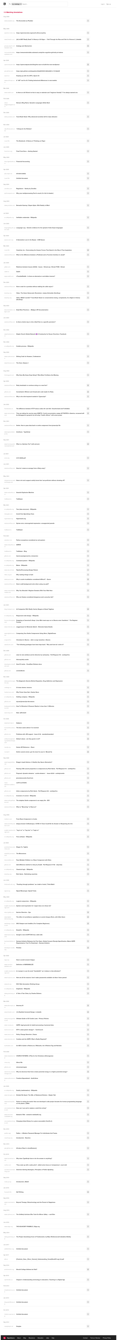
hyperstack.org (8, 518)
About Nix (19, 1062)
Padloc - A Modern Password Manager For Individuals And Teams (36, 1133)
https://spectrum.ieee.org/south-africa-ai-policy (31, 33)
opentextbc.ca (8, 1280)
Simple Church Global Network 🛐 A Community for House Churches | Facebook (41, 334)
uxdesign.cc (8, 687)
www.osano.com (9, 1034)
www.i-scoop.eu (9, 1025)
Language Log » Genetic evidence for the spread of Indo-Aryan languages (39, 228)
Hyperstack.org (21, 518)
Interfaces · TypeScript (23, 432)
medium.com (8, 819)
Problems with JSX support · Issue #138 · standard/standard (35, 734)
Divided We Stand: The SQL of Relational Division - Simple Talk (36, 1095)
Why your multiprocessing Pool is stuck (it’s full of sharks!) (34, 193)
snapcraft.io (8, 640)
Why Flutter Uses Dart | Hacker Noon (27, 692)
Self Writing (19, 1192)
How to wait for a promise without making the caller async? (34, 286)
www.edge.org (8, 1226)
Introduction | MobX (22, 1182)
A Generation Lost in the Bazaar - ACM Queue (30, 240)
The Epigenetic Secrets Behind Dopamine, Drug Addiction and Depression (39, 681)
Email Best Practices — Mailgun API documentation (32, 310)
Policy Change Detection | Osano (26, 1034)
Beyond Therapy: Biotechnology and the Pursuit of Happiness (35, 1202)
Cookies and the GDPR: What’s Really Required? (31, 1039)
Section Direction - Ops (23, 912)
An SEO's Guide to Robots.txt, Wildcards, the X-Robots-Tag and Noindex (39, 1045)
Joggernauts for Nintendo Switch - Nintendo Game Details (34, 627)
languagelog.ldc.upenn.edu (9, 228)
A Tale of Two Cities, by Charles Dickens (28, 993)
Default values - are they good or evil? (28, 739)
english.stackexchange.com (9, 831)
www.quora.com (9, 579)
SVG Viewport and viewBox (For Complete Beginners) (33, 923)
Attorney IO (19, 1005)
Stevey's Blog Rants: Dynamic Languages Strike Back (33, 103)
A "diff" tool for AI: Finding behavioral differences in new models (36, 80)
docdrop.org (8, 293)
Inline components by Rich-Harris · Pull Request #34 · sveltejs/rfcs (36, 791)
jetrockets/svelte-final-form (24, 778)
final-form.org (8, 151)
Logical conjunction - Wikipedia (26, 901)
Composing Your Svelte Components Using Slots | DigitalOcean (36, 633)
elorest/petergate (21, 1067)
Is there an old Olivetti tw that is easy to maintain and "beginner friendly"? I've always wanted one (47, 92)
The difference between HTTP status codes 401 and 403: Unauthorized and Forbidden (43, 408)
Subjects (19, 723)
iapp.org (7, 960)
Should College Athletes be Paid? (26, 1269)
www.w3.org (8, 984)
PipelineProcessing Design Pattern (27, 570)
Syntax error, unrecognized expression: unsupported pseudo (35, 523)
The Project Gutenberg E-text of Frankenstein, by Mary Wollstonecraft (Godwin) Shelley (43, 1237)
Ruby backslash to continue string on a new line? (31, 385)
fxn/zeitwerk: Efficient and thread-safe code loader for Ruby (34, 392)
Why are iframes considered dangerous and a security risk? (34, 597)
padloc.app (7, 1133)
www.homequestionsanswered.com (9, 445)
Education (40, 1338)
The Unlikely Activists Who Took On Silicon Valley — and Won (35, 1214)
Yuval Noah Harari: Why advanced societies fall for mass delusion (36, 117)
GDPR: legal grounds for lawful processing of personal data (35, 1025)
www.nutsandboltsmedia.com (9, 591)
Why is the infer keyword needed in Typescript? (31, 396)
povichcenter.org (9, 1269)
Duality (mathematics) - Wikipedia (26, 1090)
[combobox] (44, 4)
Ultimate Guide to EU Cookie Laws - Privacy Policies (32, 1018)
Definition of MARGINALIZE (24, 964)
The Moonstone (21, 853)
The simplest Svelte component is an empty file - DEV (33, 800)
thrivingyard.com (9, 375)
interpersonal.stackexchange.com (9, 481)
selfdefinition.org (9, 1249)
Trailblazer (19, 499)
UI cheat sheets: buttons (24, 687)
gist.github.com (9, 71)
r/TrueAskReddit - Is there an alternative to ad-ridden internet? (35, 276)
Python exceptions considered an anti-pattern (30, 540)
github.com (7, 392)
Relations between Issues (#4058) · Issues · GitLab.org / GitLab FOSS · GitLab (40, 267)
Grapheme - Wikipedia (23, 989)
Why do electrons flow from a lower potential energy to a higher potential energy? (41, 1072)
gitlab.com (7, 267)
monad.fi (7, 752)
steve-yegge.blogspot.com (9, 104)
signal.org (7, 891)
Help (53, 1338)
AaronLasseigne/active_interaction (27, 556)
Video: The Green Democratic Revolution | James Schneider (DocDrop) (38, 293)
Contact (85, 1338)
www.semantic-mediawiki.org (8, 1115)
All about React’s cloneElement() (26, 1148)
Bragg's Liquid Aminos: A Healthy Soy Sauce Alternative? (34, 762)
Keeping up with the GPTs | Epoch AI (27, 76)
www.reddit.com (9, 92)
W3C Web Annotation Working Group (27, 984)
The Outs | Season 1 (22, 363)
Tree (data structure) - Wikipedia (26, 509)
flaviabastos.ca (8, 408)
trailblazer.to (8, 499)
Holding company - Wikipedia (25, 697)
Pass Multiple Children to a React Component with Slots (33, 860)
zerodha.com (8, 188)
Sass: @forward (21, 713)
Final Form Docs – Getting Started (26, 151)
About (19, 1338)
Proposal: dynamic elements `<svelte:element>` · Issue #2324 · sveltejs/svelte (40, 773)
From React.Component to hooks (26, 819)
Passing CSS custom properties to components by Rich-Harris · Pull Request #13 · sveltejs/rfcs (45, 769)
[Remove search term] (21, 4)
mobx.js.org (8, 1182)
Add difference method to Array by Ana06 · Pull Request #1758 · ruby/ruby (39, 865)
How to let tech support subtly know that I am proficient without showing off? (40, 480)
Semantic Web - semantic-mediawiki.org (28, 1114)
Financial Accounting (23, 161)
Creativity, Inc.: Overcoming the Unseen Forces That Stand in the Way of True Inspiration (44, 250)
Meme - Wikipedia (21, 565)
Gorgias (18, 1326)
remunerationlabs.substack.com (9, 53)
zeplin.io (7, 271)
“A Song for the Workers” (24, 129)
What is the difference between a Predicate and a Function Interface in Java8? (40, 255)
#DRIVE (18, 545)
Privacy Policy (107, 1338)
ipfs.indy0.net (8, 173)
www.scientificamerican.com (9, 824)
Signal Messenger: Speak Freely (26, 891)
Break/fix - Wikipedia (22, 930)
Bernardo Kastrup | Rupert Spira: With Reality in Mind (33, 205)
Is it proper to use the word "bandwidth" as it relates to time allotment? (38, 971)
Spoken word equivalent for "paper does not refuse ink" (33, 906)
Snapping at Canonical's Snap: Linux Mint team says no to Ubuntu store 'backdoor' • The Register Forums (47, 621)
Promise (18, 948)
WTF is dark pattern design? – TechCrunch (29, 1030)
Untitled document (22, 178)
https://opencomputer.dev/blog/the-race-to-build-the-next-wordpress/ (38, 64)
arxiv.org (7, 458)
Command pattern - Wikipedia (25, 560)
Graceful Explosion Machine (25, 492)
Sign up (108, 4)
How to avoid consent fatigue (25, 960)
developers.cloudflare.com (9, 665)
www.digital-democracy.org (8, 918)
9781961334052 (21, 173)
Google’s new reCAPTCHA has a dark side (29, 935)
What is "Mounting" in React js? (26, 807)
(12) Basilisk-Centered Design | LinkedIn (28, 1012)
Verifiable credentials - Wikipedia (26, 217)
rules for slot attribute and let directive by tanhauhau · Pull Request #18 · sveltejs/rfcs (43, 655)
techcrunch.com (9, 1030)
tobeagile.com (8, 514)
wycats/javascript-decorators (25, 701)
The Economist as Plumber (24, 21)
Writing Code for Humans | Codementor (28, 356)
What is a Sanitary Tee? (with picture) (28, 444)
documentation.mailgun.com (9, 311)
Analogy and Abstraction (24, 46)
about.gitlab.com (9, 912)
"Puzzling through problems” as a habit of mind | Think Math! (35, 884)
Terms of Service (95, 1338)
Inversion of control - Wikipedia (26, 796)
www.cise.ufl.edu (9, 570)
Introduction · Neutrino (23, 1138)
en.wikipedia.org (9, 217)
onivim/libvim (20, 671)
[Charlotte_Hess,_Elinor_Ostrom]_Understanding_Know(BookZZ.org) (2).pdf (40, 1259)
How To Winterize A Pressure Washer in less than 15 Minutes (35, 706)
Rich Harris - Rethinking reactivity (26, 874)
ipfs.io (6, 1259)
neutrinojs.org (8, 1138)
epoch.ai (7, 76)
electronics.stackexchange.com (9, 1072)
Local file (7, 141)
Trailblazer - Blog (21, 551)
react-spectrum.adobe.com (9, 784)
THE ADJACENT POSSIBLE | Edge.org (28, 1226)
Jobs (47, 1338)
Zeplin (18, 271)
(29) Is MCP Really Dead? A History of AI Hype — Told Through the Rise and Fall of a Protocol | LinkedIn (48, 39)
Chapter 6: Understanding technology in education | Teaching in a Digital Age (40, 1280)
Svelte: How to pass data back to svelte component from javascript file (38, 425)
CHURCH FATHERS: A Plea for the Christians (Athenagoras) (34, 1056)
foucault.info (8, 1192)
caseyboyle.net (8, 1326)
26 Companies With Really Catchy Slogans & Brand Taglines (35, 609)
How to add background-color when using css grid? (32, 584)
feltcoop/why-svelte (22, 659)
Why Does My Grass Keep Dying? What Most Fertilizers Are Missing (37, 375)
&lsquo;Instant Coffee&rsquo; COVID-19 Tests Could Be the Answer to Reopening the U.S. (44, 824)
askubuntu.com (9, 644)
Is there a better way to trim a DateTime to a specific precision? (36, 322)
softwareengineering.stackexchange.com (9, 740)
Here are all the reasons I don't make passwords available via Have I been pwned (41, 977)
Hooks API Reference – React (25, 747)
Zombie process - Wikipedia (25, 346)
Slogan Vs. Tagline (22, 847)
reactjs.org (7, 747)
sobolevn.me (8, 540)
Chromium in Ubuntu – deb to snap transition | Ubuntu (33, 640)
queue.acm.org (9, 240)
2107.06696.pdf (21, 458)
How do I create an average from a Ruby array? (30, 468)
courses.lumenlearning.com (9, 1170)
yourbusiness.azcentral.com (9, 848)
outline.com (7, 1165)
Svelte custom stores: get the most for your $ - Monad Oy (34, 752)
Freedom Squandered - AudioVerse (27, 1078)
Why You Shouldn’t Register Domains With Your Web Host (34, 590)
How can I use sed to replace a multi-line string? (31, 1108)
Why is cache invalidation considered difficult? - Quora (33, 579)
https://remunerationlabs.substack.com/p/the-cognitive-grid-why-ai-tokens (39, 52)
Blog (24, 1338)
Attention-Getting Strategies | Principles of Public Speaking (34, 1169)
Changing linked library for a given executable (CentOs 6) (34, 1121)
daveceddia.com (9, 860)
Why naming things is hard (24, 575)
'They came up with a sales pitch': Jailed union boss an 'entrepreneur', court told (41, 1165)
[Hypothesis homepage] (5, 4)
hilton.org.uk (8, 575)
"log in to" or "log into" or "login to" (27, 830)
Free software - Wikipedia (24, 837)
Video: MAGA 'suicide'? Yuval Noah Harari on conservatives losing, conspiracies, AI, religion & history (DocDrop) (48, 298)
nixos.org (7, 1062)
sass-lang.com (8, 713)
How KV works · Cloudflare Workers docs (29, 664)
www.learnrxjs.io (9, 723)
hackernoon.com (9, 692)
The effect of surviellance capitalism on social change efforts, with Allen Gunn (40, 917)
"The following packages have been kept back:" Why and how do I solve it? (40, 644)
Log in (103, 4)
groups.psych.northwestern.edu (9, 47)
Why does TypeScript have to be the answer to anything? (34, 1158)
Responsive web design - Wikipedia (27, 616)
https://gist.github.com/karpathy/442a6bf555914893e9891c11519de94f (38, 71)
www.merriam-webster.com (8, 965)
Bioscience (32, 1338)
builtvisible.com (9, 1045)
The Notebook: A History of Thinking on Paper (30, 141)
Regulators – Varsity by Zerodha (26, 188)
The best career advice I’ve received (27, 728)
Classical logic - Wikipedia (24, 869)
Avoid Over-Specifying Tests (25, 514)
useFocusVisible (21, 783)
